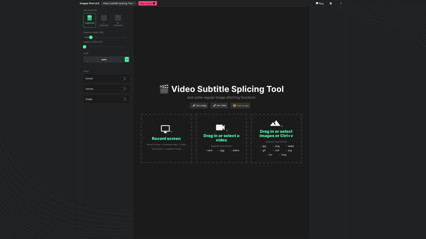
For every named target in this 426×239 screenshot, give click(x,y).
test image (201, 105)
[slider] (91, 37)
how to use (243, 105)
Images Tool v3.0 (89, 3)
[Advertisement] (407, 57)
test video (221, 105)
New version (146, 3)
